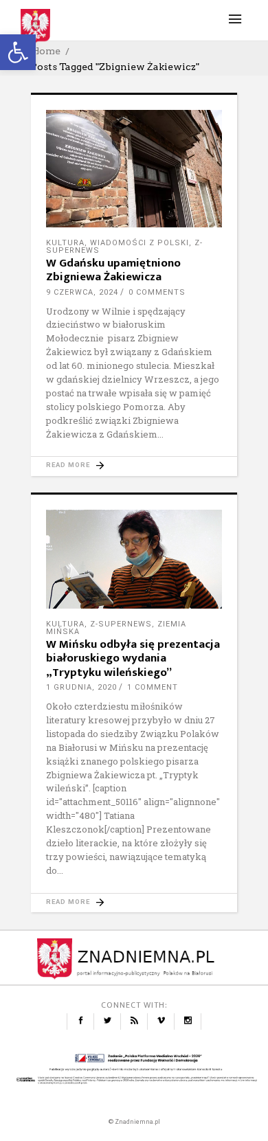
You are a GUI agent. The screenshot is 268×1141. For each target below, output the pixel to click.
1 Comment (152, 687)
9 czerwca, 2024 (82, 292)
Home (45, 50)
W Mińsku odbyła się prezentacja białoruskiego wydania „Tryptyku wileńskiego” (133, 658)
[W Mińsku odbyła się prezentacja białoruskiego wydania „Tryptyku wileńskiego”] (134, 559)
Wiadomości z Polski (139, 242)
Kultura (65, 242)
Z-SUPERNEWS (121, 624)
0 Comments (157, 292)
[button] (18, 52)
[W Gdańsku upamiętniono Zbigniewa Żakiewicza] (134, 168)
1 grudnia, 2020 (81, 687)
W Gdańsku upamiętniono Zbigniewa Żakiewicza (113, 269)
